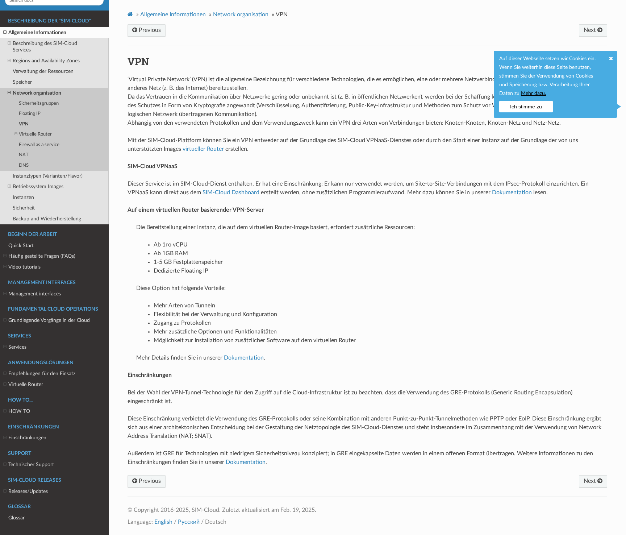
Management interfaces (34, 293)
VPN (24, 124)
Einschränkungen (27, 437)
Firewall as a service (39, 144)
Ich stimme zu (526, 106)
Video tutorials (24, 267)
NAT (24, 155)
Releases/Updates (28, 491)
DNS (24, 165)
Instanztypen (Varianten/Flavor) (48, 176)
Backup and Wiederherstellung (47, 218)
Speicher (22, 82)
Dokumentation (512, 192)
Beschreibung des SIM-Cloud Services (45, 47)
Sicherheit (24, 208)
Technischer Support (31, 464)
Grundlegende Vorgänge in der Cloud (49, 320)
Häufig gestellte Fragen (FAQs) (41, 256)
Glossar (16, 518)
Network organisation (37, 93)
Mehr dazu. (533, 93)
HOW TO (19, 411)
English (163, 522)
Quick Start (21, 245)
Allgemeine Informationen (37, 32)
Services (17, 347)
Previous (149, 30)
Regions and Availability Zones (46, 60)
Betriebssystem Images (38, 186)
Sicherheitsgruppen (39, 103)
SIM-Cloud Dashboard (231, 192)
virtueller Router (203, 149)
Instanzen (23, 197)
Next (590, 30)
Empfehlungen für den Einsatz (41, 373)
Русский (189, 522)
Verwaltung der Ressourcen (43, 71)
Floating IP (30, 113)
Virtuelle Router (35, 134)
